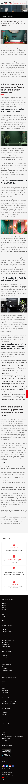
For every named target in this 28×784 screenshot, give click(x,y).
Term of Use (5, 782)
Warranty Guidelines (8, 772)
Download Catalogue (14, 571)
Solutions (5, 776)
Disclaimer (22, 782)
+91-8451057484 (7, 769)
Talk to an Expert (14, 584)
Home (2, 13)
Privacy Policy (14, 782)
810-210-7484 (6, 771)
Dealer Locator (14, 547)
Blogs (7, 13)
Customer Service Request (14, 559)
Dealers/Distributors (20, 3)
